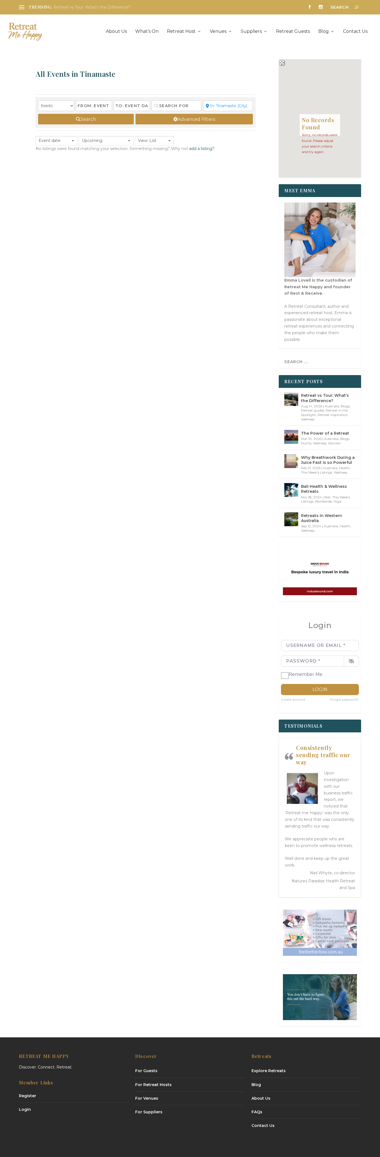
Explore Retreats (268, 1070)
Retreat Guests (293, 31)
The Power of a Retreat (325, 433)
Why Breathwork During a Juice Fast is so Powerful (328, 460)
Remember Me (305, 674)
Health (344, 468)
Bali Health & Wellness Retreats (324, 489)
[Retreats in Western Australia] (291, 519)
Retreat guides (312, 410)
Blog (323, 31)
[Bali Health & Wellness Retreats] (291, 490)
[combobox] (56, 141)
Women (334, 443)
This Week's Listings (316, 472)
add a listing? (201, 148)
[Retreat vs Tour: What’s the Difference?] (291, 399)
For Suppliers (148, 1111)
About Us (116, 31)
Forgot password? (344, 699)
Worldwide (323, 501)
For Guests (146, 1070)
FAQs (256, 1111)
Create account (293, 699)
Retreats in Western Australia (321, 518)
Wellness (307, 419)
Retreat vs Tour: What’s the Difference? (91, 7)
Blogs (345, 406)
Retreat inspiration (333, 415)
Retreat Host (181, 31)
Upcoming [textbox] (92, 140)
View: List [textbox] (147, 140)
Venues (218, 31)
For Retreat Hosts (153, 1084)
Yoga (337, 501)
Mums (306, 443)
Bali (327, 497)
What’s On (147, 31)
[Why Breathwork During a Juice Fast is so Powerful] (291, 461)
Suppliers (251, 31)
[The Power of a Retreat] (291, 437)
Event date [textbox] (49, 140)
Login (319, 689)
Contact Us (355, 31)
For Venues (146, 1098)
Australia (332, 406)
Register (27, 1095)
